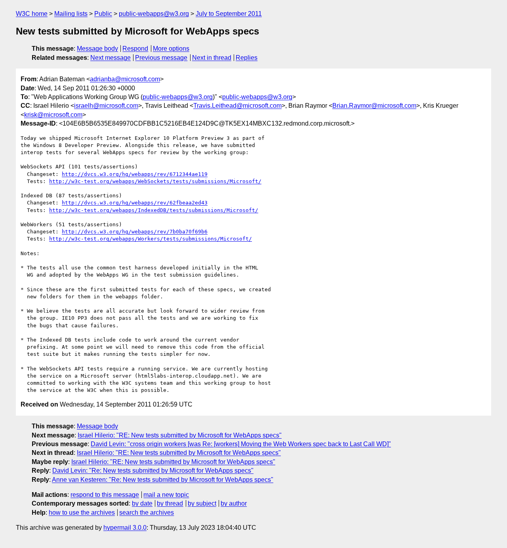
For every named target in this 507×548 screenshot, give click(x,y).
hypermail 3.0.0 (125, 527)
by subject (202, 503)
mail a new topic (166, 494)
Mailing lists (71, 13)
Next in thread (211, 57)
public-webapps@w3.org (154, 13)
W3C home (32, 13)
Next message (110, 57)
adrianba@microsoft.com (125, 79)
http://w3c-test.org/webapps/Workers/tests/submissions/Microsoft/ (150, 239)
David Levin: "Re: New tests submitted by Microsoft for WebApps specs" (153, 470)
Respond (135, 48)
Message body (97, 48)
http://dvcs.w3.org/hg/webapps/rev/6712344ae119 (135, 174)
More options (171, 48)
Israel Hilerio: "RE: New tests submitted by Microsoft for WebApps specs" (180, 435)
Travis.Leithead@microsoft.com (237, 105)
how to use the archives (82, 512)
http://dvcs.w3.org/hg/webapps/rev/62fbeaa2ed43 (135, 203)
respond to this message (105, 494)
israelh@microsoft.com (106, 105)
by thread (170, 503)
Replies (246, 57)
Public (103, 13)
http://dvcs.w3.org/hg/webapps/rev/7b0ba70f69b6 (135, 232)
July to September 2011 (229, 13)
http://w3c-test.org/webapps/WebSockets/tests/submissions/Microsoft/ (155, 181)
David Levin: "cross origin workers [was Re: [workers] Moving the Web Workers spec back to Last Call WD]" (241, 444)
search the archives (146, 512)
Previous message (161, 57)
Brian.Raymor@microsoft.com (374, 105)
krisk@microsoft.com (53, 114)
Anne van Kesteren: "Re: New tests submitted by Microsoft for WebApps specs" (162, 479)
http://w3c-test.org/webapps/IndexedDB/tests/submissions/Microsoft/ (153, 210)
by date (142, 503)
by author (234, 503)
